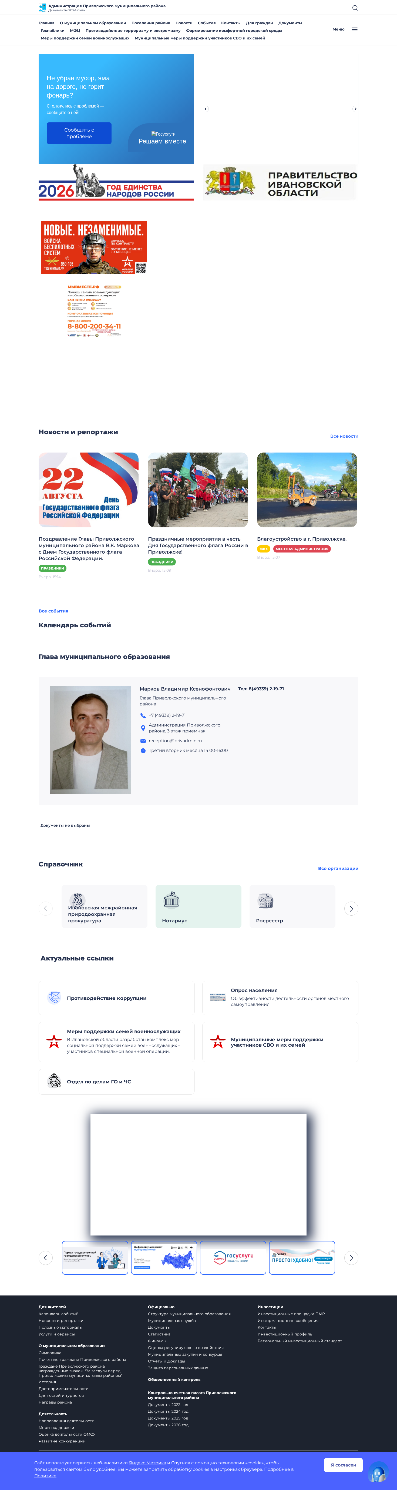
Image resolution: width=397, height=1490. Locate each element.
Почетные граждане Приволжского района (82, 1359)
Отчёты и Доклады (166, 1361)
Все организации (338, 868)
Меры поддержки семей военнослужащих (85, 38)
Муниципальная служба (172, 1320)
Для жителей (52, 1307)
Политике (45, 1475)
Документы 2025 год (168, 1418)
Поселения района (151, 23)
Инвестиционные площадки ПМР (291, 1313)
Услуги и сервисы (57, 1334)
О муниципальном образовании (93, 23)
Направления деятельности (67, 1420)
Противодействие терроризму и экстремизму (133, 30)
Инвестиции (270, 1307)
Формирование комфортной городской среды (234, 30)
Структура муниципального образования (189, 1313)
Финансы (157, 1340)
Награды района (55, 1402)
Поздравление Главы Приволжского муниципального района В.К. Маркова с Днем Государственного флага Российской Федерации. (89, 548)
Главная (47, 23)
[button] (351, 909)
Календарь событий (59, 1313)
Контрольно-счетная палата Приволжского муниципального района (192, 1395)
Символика (50, 1352)
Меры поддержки (56, 1427)
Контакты (231, 23)
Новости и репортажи (61, 1320)
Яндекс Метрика (147, 1462)
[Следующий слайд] (355, 109)
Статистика (159, 1334)
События (207, 23)
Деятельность (53, 1414)
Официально (161, 1307)
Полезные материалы (60, 1327)
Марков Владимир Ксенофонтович (185, 689)
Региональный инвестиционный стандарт (300, 1340)
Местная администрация (302, 549)
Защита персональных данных (178, 1367)
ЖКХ (264, 549)
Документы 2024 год (168, 1411)
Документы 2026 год (168, 1424)
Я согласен (343, 1465)
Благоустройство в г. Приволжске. (301, 539)
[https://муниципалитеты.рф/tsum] (95, 1257)
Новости (184, 23)
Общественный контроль (174, 1379)
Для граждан (259, 23)
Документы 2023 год (168, 1404)
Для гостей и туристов (61, 1395)
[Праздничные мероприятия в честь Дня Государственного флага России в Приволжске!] (198, 489)
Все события (53, 611)
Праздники (52, 568)
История (47, 1381)
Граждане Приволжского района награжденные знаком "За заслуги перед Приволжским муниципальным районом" (80, 1371)
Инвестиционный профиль (285, 1334)
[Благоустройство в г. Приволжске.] (307, 489)
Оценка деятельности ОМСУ (67, 1434)
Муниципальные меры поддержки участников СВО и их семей (200, 38)
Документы (290, 23)
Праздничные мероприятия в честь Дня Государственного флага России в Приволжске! (198, 545)
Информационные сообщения (288, 1320)
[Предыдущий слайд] (205, 109)
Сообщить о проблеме (79, 133)
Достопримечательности (64, 1388)
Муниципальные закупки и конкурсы (185, 1354)
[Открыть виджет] (378, 1471)
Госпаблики (53, 30)
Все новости (344, 436)
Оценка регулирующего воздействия (186, 1347)
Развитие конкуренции (62, 1441)
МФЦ (75, 30)
